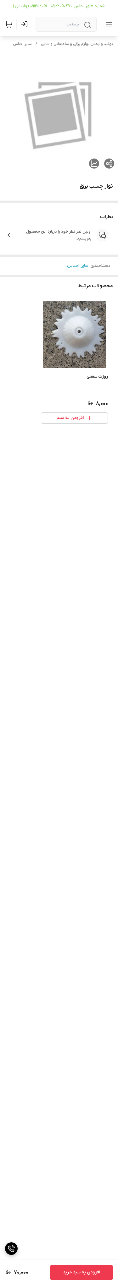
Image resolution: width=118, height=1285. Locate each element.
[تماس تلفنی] (11, 1248)
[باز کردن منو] (108, 24)
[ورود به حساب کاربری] (25, 24)
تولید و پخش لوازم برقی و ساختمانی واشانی (77, 43)
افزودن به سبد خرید (81, 1272)
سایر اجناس (22, 43)
